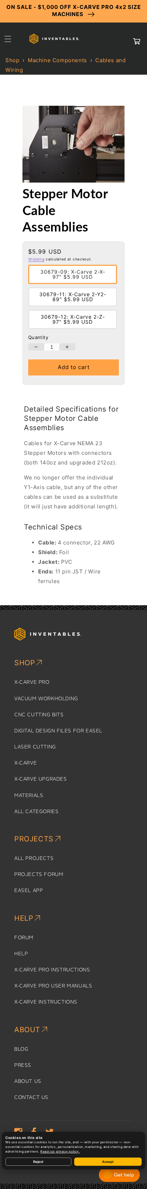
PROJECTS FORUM (38, 874)
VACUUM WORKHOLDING (46, 698)
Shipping (36, 259)
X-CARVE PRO (32, 682)
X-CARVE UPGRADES (40, 779)
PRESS (22, 1065)
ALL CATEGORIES (36, 811)
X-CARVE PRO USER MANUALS (53, 986)
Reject (38, 1162)
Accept (108, 1162)
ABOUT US (27, 1081)
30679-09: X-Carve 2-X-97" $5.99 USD (72, 274)
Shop (12, 60)
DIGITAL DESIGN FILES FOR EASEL (58, 730)
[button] (8, 39)
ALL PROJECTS (34, 858)
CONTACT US (31, 1097)
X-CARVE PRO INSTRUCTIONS (52, 969)
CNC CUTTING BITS (39, 714)
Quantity (38, 337)
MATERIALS (28, 795)
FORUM (24, 937)
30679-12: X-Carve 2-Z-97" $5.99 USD (73, 319)
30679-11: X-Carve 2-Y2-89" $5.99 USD (72, 296)
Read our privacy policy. (60, 1151)
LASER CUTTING (35, 747)
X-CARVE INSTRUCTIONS (45, 1002)
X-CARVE (25, 763)
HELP (21, 953)
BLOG (21, 1049)
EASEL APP (28, 890)
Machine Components (57, 60)
